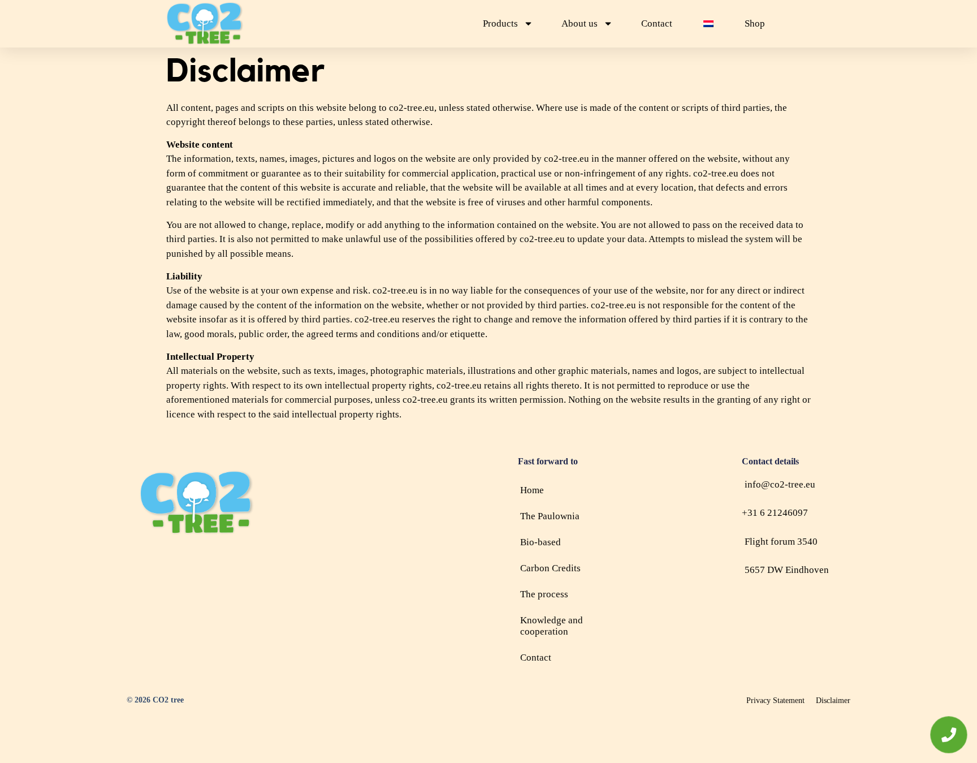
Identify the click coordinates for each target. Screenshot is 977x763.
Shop (755, 23)
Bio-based (540, 542)
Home (532, 490)
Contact (656, 23)
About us (579, 23)
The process (544, 594)
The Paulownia (550, 516)
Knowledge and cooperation (551, 626)
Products (500, 23)
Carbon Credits (550, 568)
